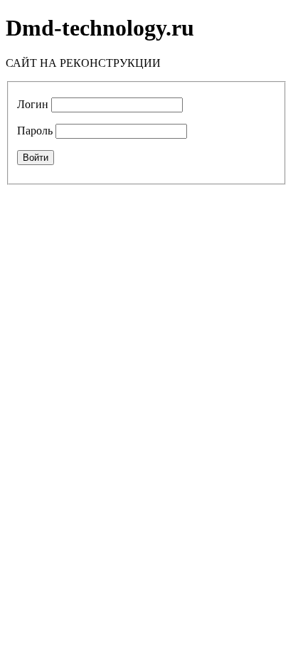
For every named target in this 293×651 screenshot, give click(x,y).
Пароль (35, 131)
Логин (32, 104)
